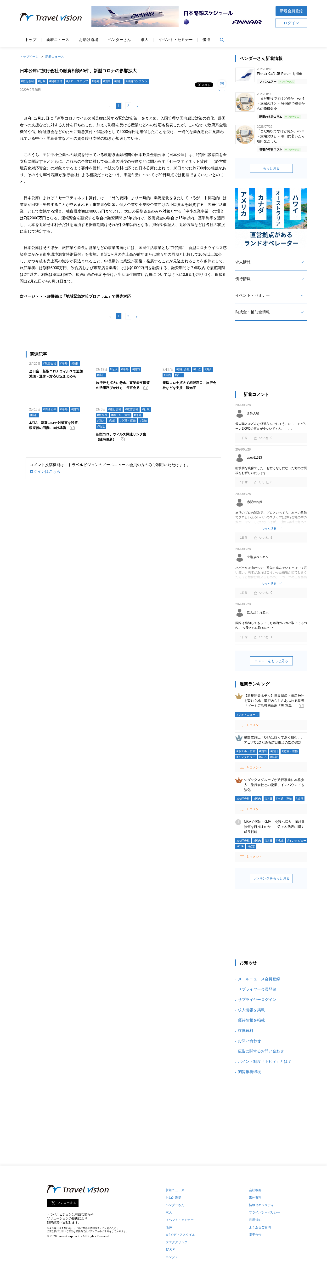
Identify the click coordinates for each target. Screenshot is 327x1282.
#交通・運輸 (128, 420)
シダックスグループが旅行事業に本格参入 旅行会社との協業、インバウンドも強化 (274, 785)
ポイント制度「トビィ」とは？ (265, 1061)
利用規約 (255, 1220)
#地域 (101, 426)
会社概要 (255, 1190)
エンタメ (172, 1257)
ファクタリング (176, 1242)
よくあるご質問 (260, 1227)
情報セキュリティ (261, 1205)
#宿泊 (143, 420)
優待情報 (243, 279)
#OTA (262, 757)
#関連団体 (55, 81)
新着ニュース (57, 40)
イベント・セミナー (175, 40)
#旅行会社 (27, 81)
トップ (30, 40)
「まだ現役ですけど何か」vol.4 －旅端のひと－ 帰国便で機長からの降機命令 (281, 103)
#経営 (274, 757)
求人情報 (243, 262)
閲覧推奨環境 (249, 1072)
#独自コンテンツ (136, 81)
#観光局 (102, 415)
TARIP (170, 1249)
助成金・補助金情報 (252, 312)
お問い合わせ (249, 1041)
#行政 (41, 81)
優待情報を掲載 (251, 1020)
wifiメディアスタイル (180, 1234)
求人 (144, 40)
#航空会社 (49, 363)
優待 (206, 40)
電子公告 (255, 1234)
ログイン (291, 23)
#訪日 (118, 81)
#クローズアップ (77, 81)
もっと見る (271, 168)
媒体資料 (245, 1030)
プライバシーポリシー (264, 1212)
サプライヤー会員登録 (257, 989)
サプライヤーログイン (257, 1000)
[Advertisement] (271, 360)
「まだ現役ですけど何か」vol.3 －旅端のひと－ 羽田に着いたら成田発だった (281, 136)
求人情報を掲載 (251, 1010)
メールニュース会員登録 (259, 979)
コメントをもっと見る (271, 661)
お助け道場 (88, 40)
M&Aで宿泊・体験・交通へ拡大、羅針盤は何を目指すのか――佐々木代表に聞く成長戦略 (274, 827)
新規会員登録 (291, 11)
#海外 (95, 81)
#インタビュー (246, 757)
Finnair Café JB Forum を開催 (279, 73)
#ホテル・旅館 (120, 415)
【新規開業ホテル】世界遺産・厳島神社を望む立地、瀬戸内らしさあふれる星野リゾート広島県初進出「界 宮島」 (274, 701)
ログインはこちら (45, 471)
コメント (254, 725)
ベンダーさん (119, 40)
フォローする (66, 1203)
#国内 (107, 81)
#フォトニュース (247, 714)
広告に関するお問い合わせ (261, 1051)
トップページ (29, 56)
